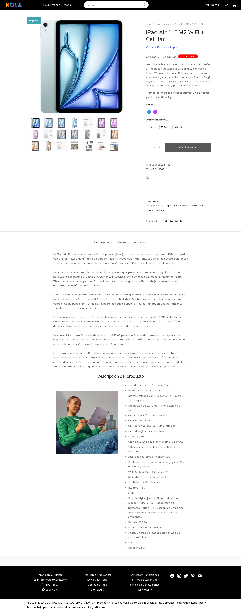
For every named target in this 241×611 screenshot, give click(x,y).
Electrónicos (196, 205)
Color (149, 104)
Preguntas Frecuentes (97, 574)
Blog (225, 4)
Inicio (149, 24)
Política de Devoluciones (144, 584)
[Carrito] (234, 5)
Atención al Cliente (50, 574)
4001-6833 (157, 169)
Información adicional (131, 242)
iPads (150, 210)
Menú (67, 4)
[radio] (149, 111)
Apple (168, 205)
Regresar (34, 20)
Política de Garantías (144, 579)
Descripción (102, 242)
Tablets (159, 210)
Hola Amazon (51, 4)
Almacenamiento (157, 119)
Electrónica (180, 205)
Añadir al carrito (188, 147)
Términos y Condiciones (144, 574)
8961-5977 (167, 164)
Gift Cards (97, 589)
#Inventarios (162, 24)
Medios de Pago (97, 584)
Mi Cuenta (212, 4)
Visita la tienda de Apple (161, 47)
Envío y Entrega (97, 579)
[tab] (102, 242)
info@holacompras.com (52, 579)
